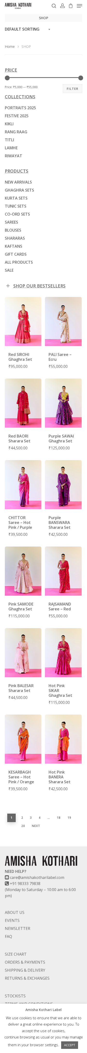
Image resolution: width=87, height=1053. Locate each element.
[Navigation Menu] (79, 5)
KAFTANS (13, 246)
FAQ (8, 936)
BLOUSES (13, 230)
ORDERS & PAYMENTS (25, 962)
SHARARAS (15, 238)
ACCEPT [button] (69, 1045)
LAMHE (11, 148)
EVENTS (12, 920)
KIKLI (9, 123)
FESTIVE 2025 (17, 115)
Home (10, 46)
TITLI (9, 140)
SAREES (11, 222)
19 (69, 818)
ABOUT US (14, 912)
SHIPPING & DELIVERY (25, 970)
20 (23, 826)
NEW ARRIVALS (18, 182)
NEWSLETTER (17, 928)
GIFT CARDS (16, 254)
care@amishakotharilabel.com (37, 877)
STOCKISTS (15, 996)
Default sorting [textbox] (22, 29)
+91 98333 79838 (25, 883)
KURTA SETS (16, 198)
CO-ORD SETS (17, 214)
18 (59, 818)
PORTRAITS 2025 (20, 107)
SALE (9, 270)
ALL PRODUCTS (19, 262)
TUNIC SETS (15, 206)
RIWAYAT (13, 156)
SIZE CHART (16, 954)
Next (36, 826)
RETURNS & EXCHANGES (27, 978)
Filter (72, 88)
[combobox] (29, 29)
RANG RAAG (16, 132)
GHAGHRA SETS (19, 190)
